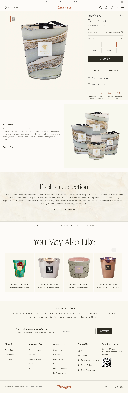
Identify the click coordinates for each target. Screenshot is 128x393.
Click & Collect (58, 364)
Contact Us (33, 364)
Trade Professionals (88, 370)
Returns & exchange (36, 359)
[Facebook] (111, 386)
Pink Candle (108, 313)
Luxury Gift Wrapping (61, 368)
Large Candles (95, 313)
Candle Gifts (83, 313)
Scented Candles (67, 226)
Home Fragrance (51, 226)
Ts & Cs (28, 387)
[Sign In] (112, 7)
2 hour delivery (58, 350)
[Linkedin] (121, 386)
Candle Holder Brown (68, 317)
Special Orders (86, 365)
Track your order (35, 350)
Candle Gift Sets (69, 313)
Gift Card (56, 355)
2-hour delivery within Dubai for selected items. (64, 2)
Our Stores (9, 359)
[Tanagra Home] (64, 7)
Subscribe (104, 331)
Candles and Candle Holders (22, 313)
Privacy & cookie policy (36, 387)
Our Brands (9, 355)
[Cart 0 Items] (106, 7)
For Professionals (59, 373)
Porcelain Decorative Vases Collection (43, 317)
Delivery (32, 355)
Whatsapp (85, 350)
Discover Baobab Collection (64, 210)
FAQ (30, 368)
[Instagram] (106, 386)
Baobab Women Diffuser (87, 317)
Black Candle (55, 313)
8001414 (84, 355)
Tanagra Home (36, 226)
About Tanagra (10, 350)
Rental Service (58, 359)
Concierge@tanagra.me (90, 360)
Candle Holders (42, 313)
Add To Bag (105, 59)
